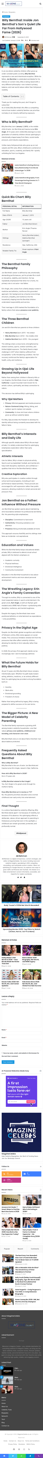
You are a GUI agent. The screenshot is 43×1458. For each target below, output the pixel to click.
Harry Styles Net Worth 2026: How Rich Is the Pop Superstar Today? (10, 1232)
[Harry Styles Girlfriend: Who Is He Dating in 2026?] (32, 1200)
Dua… (17, 1377)
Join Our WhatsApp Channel (11, 1158)
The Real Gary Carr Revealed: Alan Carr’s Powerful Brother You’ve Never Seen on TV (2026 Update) (26, 1258)
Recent (20, 1249)
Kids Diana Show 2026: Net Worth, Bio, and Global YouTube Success (31, 984)
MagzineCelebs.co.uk (24, 1434)
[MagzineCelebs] (13, 3)
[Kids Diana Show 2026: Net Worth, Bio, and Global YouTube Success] (31, 974)
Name (4, 1030)
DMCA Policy (31, 1444)
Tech (3, 1419)
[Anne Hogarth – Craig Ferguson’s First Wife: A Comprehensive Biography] (8, 1292)
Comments (35, 1249)
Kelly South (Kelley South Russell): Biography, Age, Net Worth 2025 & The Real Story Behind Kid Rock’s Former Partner (28, 1280)
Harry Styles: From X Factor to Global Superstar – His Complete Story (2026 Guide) (31, 1234)
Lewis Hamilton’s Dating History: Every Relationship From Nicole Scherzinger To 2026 (27, 168)
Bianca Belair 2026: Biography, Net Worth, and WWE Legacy (30, 960)
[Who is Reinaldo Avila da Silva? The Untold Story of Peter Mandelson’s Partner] (8, 1270)
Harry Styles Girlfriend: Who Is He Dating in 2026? (31, 1209)
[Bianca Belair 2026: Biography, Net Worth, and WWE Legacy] (31, 950)
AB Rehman (21, 856)
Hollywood (21, 833)
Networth (5, 1416)
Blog (3, 1422)
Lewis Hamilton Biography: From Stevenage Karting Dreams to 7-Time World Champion (27, 180)
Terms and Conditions (32, 1441)
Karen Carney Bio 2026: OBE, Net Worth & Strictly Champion (27, 1300)
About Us (5, 1406)
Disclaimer (21, 1444)
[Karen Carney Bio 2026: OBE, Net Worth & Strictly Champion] (8, 1301)
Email (4, 1037)
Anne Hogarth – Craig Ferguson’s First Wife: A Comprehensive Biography (28, 1292)
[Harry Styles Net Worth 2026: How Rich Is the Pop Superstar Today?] (11, 1222)
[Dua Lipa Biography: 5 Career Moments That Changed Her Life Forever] (7, 1380)
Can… (17, 1368)
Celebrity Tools (7, 1410)
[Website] (18, 877)
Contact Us (5, 1426)
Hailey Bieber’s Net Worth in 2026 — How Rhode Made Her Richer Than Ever (10, 961)
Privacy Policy (12, 1444)
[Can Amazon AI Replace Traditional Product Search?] (7, 1371)
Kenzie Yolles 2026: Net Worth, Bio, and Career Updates (10, 984)
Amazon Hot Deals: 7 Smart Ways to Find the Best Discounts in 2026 (11, 1209)
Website (4, 1045)
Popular (7, 1249)
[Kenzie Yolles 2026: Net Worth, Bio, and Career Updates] (11, 974)
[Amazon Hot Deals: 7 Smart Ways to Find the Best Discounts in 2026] (11, 1200)
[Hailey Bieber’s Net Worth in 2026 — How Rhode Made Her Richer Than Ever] (11, 950)
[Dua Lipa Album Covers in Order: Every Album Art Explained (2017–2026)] (7, 1389)
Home (5, 12)
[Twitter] (21, 877)
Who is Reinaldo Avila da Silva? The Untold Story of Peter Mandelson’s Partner (27, 1270)
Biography (12, 12)
